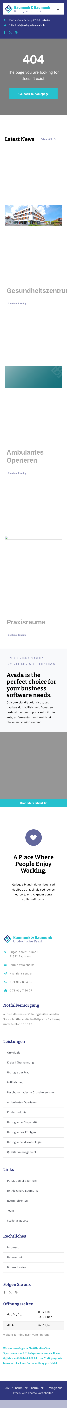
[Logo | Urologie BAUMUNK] (27, 6)
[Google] (16, 32)
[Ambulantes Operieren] (33, 377)
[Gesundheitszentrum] (33, 215)
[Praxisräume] (33, 547)
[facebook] (4, 32)
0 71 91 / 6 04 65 (20, 982)
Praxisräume (26, 622)
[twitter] (10, 32)
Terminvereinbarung (29, 20)
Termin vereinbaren (21, 965)
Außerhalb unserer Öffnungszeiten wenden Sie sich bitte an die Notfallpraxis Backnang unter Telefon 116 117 (31, 1019)
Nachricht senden (21, 973)
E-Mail (27, 25)
